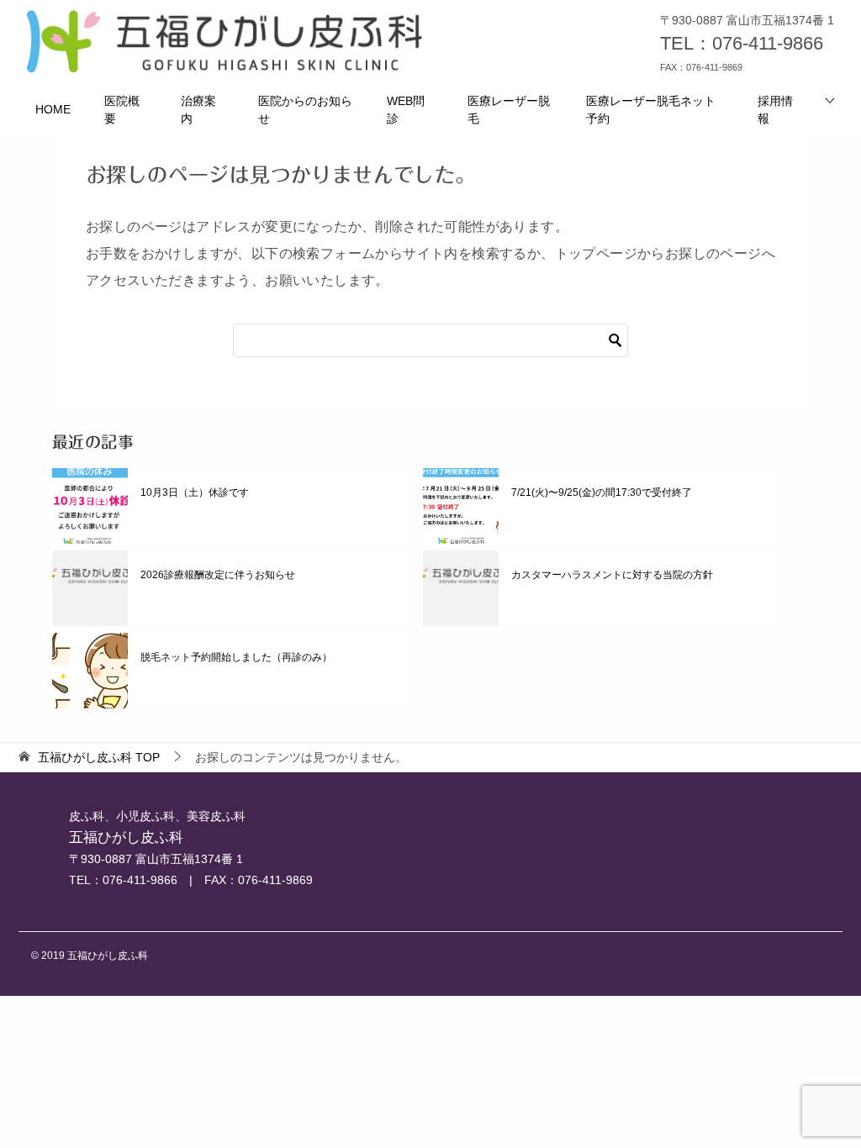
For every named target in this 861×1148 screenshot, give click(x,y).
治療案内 (198, 109)
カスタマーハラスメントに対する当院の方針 (612, 575)
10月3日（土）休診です (194, 492)
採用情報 (775, 109)
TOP (99, 757)
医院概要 (122, 109)
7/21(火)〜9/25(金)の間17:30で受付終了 (601, 492)
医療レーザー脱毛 (508, 109)
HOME (53, 109)
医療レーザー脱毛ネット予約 (651, 109)
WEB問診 (406, 109)
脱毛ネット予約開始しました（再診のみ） (236, 657)
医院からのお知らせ (305, 109)
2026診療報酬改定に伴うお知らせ (217, 575)
